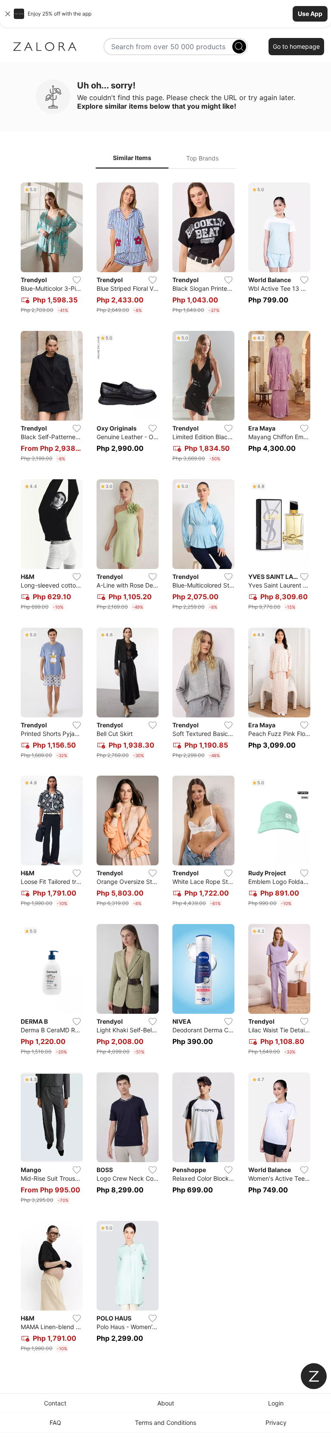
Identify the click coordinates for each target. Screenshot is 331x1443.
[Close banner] (7, 13)
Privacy (276, 1422)
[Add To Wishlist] (77, 280)
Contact (55, 1403)
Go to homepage (296, 46)
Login (276, 1403)
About (165, 1403)
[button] (165, 14)
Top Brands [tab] (202, 158)
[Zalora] (45, 46)
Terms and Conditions (165, 1422)
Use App (310, 13)
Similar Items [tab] (132, 157)
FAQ (55, 1422)
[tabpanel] (165, 769)
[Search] (239, 46)
